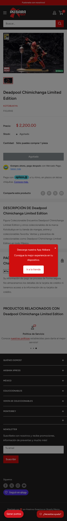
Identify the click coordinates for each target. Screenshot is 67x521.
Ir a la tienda (33, 269)
